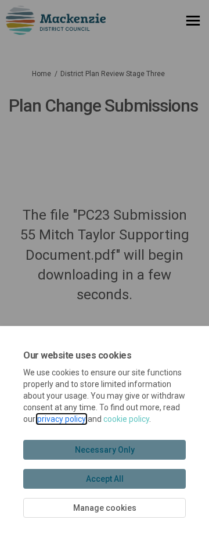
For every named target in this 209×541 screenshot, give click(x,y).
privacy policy (61, 419)
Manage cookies (104, 508)
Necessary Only (105, 449)
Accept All (105, 478)
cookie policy (126, 419)
